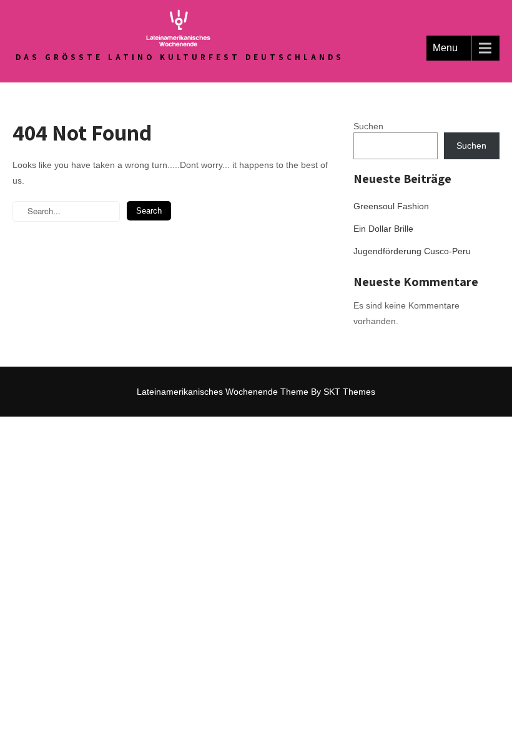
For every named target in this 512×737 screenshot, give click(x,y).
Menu (445, 47)
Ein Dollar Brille (383, 229)
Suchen (368, 126)
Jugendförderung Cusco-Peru (412, 251)
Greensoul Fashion (391, 206)
